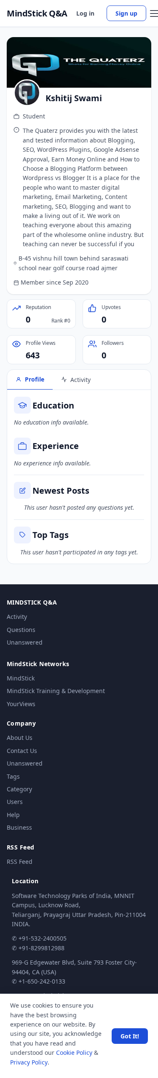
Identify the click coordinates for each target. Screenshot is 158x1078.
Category (19, 789)
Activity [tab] (80, 380)
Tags (13, 776)
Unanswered (25, 642)
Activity (17, 617)
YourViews (21, 704)
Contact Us (22, 751)
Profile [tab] (34, 379)
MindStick (21, 678)
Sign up (126, 13)
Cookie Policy (74, 1052)
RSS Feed (19, 862)
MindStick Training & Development (56, 691)
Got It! (130, 1036)
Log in (85, 13)
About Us (19, 738)
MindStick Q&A (37, 13)
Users (15, 802)
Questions (21, 630)
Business (19, 827)
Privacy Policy (29, 1062)
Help (13, 815)
